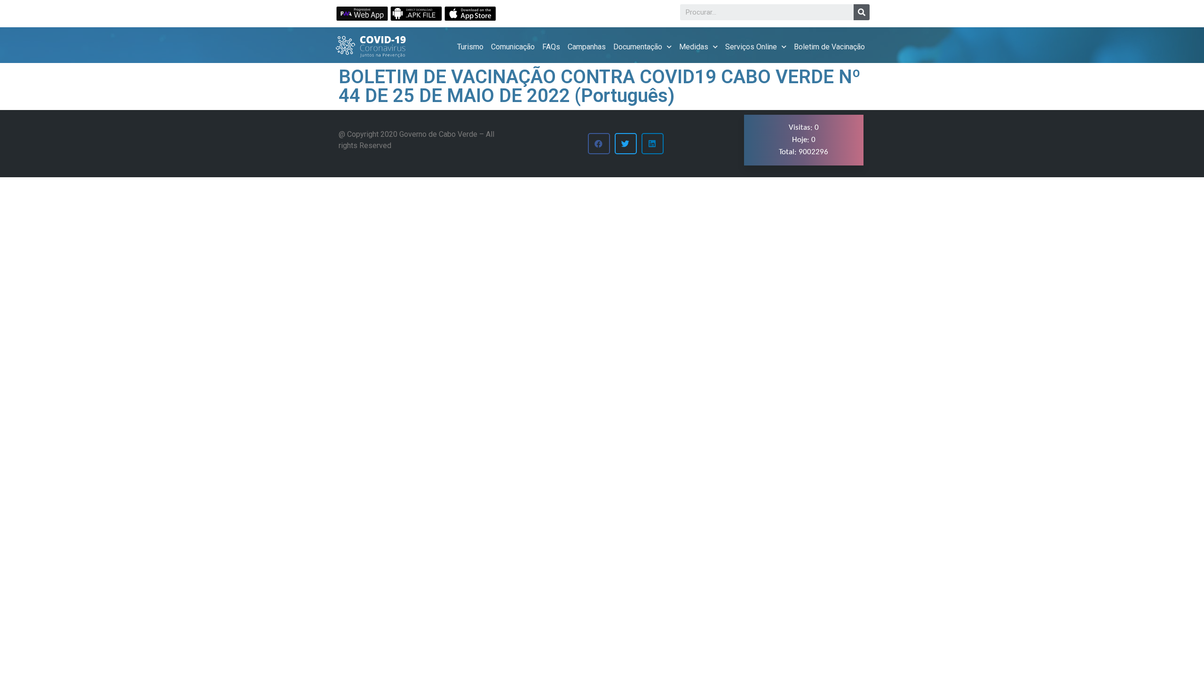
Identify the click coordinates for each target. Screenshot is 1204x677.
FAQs (551, 46)
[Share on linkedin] (653, 143)
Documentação (637, 46)
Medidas (693, 46)
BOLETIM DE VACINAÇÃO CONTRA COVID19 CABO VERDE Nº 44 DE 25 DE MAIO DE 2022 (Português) (600, 86)
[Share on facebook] (599, 143)
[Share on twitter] (626, 143)
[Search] (862, 12)
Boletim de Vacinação (829, 46)
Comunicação (513, 46)
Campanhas (587, 46)
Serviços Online (751, 46)
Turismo (470, 46)
